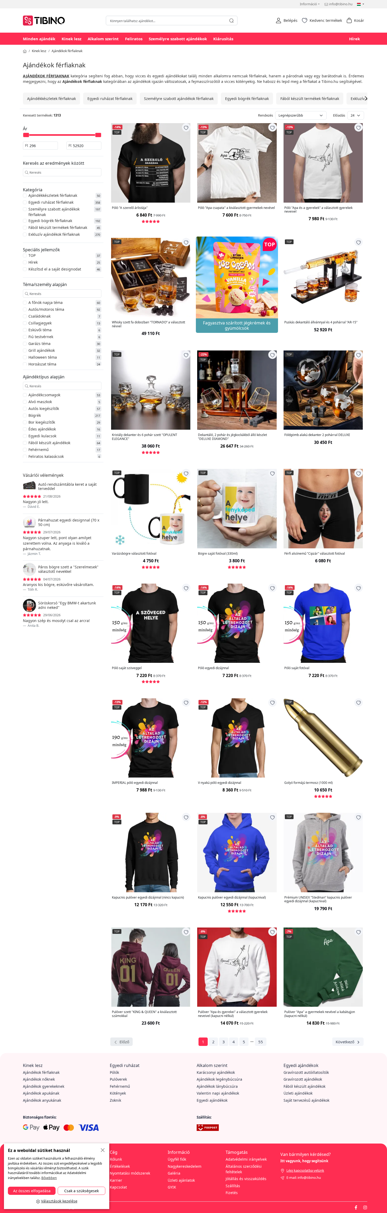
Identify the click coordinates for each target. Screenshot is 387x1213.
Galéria (174, 1173)
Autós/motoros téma (46, 309)
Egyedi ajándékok (212, 1100)
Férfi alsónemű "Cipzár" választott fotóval (314, 553)
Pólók (114, 1072)
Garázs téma (39, 343)
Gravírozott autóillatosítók (306, 1072)
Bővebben (49, 1178)
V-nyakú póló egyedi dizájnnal (219, 783)
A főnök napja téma (45, 302)
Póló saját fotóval (296, 668)
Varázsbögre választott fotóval (134, 553)
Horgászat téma (42, 364)
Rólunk (116, 1159)
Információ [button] (308, 4)
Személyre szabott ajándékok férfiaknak (179, 98)
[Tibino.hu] (45, 19)
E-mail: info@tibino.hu (303, 1177)
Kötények (118, 1093)
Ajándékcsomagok (44, 394)
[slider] (26, 135)
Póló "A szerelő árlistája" (130, 208)
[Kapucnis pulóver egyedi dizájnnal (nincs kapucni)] (151, 852)
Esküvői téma (40, 329)
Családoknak (39, 316)
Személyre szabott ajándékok (178, 38)
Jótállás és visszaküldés (246, 1178)
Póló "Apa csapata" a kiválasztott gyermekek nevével (236, 208)
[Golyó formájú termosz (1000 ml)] (323, 738)
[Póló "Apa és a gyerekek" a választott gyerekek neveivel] (323, 163)
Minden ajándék (39, 38)
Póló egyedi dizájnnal (213, 668)
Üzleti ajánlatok (181, 1180)
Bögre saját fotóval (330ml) (218, 553)
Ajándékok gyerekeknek (43, 1086)
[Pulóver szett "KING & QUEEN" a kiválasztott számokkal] (151, 967)
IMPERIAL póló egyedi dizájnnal (135, 783)
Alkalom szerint (103, 38)
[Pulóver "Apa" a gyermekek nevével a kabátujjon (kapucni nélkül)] (323, 967)
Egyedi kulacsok (42, 435)
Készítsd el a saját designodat (54, 269)
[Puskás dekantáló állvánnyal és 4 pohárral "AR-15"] (323, 277)
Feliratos (133, 38)
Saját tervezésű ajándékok (306, 1100)
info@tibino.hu (341, 4)
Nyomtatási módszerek (130, 1173)
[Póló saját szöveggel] (151, 623)
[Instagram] (365, 1207)
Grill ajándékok (41, 350)
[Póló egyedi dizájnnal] (237, 623)
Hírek (354, 38)
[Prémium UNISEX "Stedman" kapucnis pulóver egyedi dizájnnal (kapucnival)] (323, 852)
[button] (286, 20)
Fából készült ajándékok (49, 442)
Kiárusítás (223, 38)
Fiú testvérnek (40, 336)
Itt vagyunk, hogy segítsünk (304, 1161)
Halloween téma (42, 357)
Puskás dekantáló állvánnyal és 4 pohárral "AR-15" (321, 322)
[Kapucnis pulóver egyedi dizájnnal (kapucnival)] (237, 852)
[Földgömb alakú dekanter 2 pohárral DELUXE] (323, 390)
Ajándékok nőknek (39, 1079)
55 (260, 1041)
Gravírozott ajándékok (303, 1079)
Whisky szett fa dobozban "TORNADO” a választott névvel (148, 324)
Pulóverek (118, 1079)
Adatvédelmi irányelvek (246, 1159)
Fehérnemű (38, 449)
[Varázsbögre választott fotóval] (151, 508)
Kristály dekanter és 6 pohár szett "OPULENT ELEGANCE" (144, 437)
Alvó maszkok (40, 401)
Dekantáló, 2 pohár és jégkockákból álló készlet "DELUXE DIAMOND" (232, 437)
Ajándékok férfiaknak (67, 51)
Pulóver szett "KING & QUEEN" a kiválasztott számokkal (144, 1014)
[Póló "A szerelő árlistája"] (151, 163)
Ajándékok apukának (41, 1093)
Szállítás (233, 1185)
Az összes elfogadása (32, 1190)
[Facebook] (356, 1207)
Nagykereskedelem (184, 1166)
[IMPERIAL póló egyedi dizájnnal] (151, 738)
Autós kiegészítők (43, 408)
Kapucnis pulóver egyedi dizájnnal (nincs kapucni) (148, 897)
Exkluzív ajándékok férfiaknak (54, 234)
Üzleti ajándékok (298, 1093)
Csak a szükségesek (81, 1190)
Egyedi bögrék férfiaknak (247, 98)
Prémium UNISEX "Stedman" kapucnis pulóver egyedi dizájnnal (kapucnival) (318, 899)
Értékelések (120, 1166)
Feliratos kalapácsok (46, 456)
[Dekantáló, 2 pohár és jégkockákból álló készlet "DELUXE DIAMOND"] (237, 390)
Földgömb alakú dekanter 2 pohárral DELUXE (317, 435)
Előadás (339, 115)
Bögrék (34, 415)
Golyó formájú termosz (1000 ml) (308, 783)
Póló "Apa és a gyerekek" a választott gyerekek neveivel (318, 210)
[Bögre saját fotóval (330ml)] (237, 508)
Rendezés (265, 115)
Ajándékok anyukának (42, 1100)
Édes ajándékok (42, 429)
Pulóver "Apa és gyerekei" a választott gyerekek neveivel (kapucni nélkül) (232, 1014)
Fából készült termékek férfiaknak (309, 98)
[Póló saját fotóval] (323, 623)
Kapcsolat (118, 1187)
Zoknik (115, 1100)
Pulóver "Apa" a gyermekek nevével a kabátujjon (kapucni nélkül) (319, 1014)
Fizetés (232, 1192)
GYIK (172, 1187)
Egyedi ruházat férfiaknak (109, 98)
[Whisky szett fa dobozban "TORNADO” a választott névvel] (151, 277)
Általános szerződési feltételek (244, 1169)
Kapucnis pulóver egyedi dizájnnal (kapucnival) (232, 897)
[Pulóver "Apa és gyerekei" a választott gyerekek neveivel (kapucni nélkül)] (237, 967)
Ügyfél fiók (177, 1159)
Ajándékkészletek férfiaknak (51, 98)
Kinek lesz (71, 38)
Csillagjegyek (40, 322)
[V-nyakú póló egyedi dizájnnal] (237, 738)
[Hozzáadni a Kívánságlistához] (186, 127)
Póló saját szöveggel (127, 668)
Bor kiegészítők (41, 422)
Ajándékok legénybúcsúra (219, 1079)
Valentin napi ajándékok (218, 1093)
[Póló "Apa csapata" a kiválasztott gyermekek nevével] (237, 163)
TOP (32, 255)
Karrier (116, 1180)
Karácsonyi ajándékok (216, 1072)
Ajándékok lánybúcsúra (217, 1086)
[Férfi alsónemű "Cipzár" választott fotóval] (323, 508)
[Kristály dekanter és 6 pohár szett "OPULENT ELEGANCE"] (151, 390)
